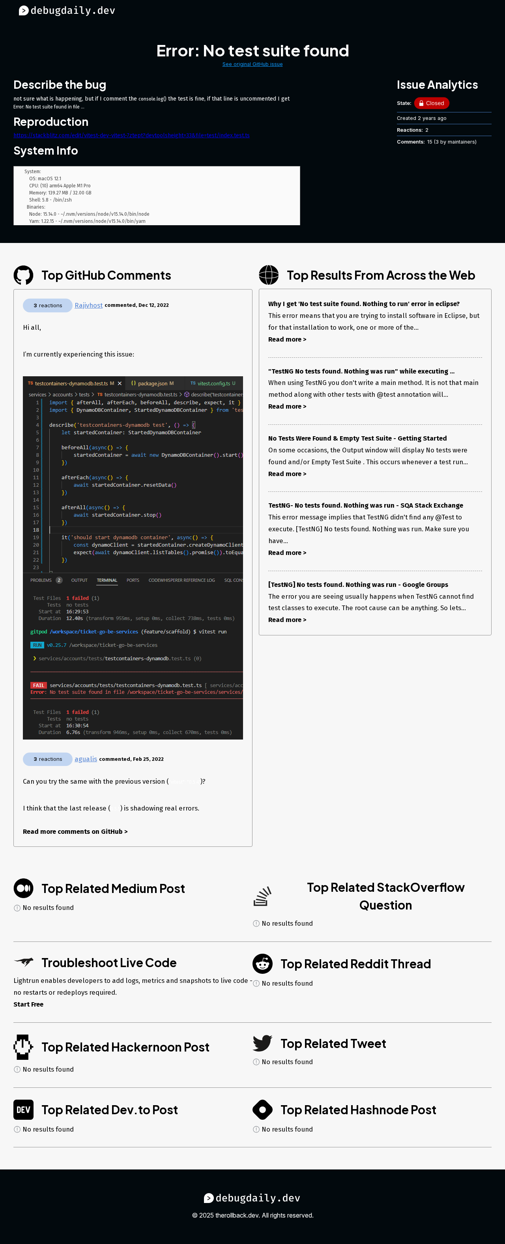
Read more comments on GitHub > (75, 831)
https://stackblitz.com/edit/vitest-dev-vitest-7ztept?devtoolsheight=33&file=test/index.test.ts (131, 135)
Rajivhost (89, 305)
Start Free (28, 1004)
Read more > (287, 339)
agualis (86, 759)
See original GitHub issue (253, 64)
